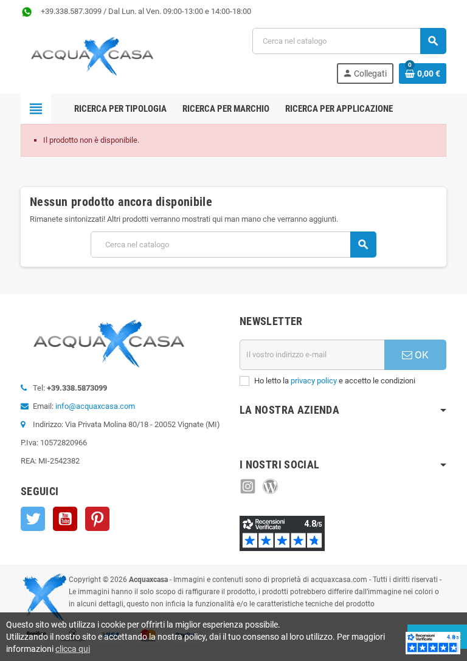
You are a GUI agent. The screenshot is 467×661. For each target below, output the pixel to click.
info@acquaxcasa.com (95, 406)
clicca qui (72, 649)
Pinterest (97, 519)
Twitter (33, 519)
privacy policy (314, 380)
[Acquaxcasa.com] (92, 55)
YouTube (65, 519)
